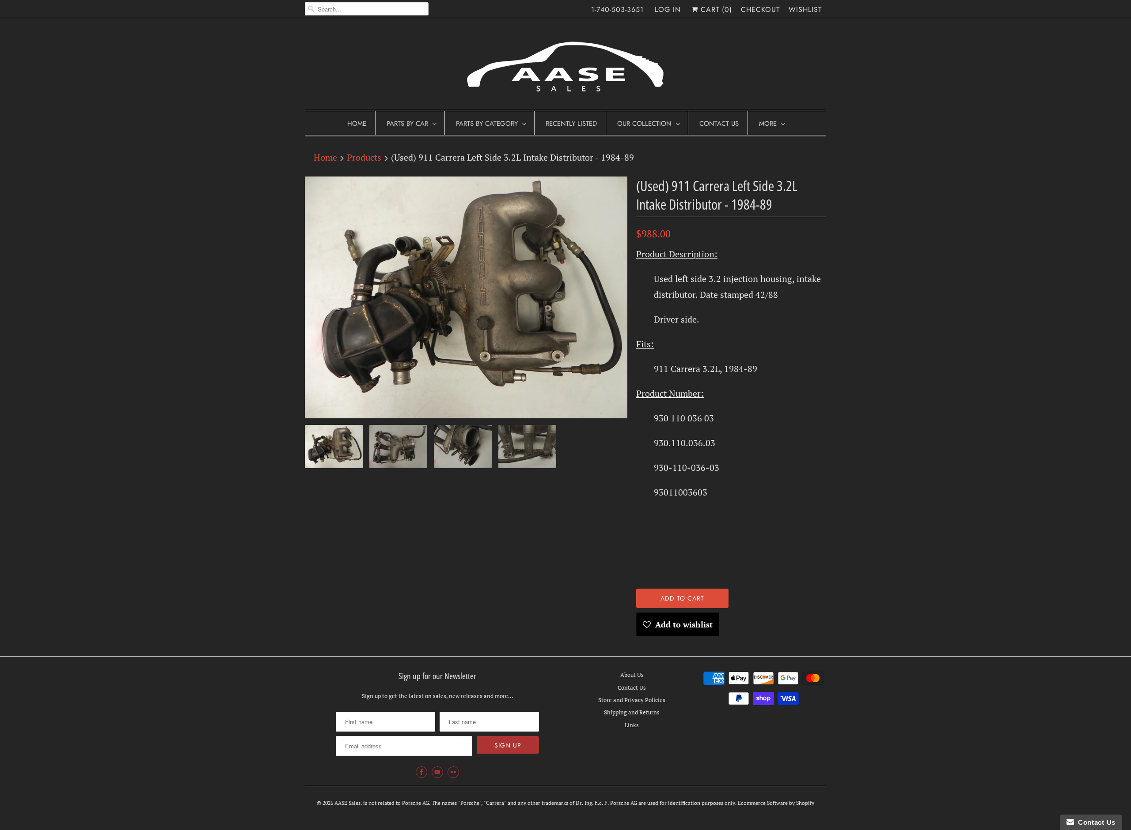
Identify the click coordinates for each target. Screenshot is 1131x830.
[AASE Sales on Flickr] (453, 772)
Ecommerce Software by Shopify (776, 803)
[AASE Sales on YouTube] (437, 772)
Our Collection (644, 123)
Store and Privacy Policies (631, 700)
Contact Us (719, 123)
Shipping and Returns (632, 712)
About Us (632, 675)
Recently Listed (571, 123)
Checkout (760, 9)
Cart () (715, 9)
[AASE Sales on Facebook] (421, 772)
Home (356, 123)
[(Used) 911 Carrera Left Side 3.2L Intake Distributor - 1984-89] (466, 297)
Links (632, 725)
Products (364, 157)
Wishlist (805, 9)
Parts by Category (487, 123)
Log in (668, 9)
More (768, 123)
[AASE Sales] (565, 66)
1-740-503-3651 (617, 9)
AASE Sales (347, 803)
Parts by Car (407, 123)
